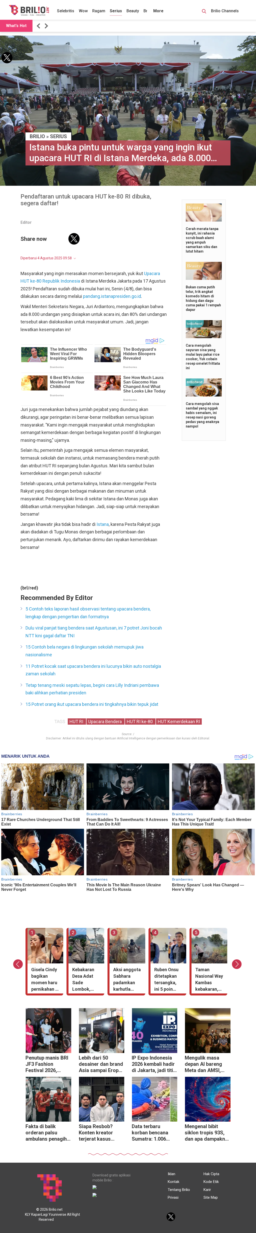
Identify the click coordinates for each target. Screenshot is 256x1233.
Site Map (211, 1197)
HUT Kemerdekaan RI (179, 721)
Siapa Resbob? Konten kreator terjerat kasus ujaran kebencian (98, 1133)
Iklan (171, 1174)
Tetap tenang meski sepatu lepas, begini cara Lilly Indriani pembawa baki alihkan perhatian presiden (92, 689)
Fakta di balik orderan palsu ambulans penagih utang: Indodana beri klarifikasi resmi (46, 1133)
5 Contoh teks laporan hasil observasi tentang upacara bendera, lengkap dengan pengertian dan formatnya (88, 612)
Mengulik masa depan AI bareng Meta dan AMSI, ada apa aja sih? (203, 1065)
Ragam (98, 11)
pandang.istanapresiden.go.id (112, 296)
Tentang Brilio (179, 1189)
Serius (116, 11)
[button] (39, 26)
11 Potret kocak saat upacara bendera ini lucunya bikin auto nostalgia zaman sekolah (93, 670)
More (158, 11)
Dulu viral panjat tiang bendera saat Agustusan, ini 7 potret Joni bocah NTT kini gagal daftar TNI (94, 631)
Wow (83, 11)
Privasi (173, 1197)
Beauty (132, 11)
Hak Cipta (211, 1174)
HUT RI (77, 721)
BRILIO (37, 136)
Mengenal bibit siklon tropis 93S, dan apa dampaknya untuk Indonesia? (207, 1133)
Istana (102, 524)
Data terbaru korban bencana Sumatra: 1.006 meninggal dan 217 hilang (153, 1133)
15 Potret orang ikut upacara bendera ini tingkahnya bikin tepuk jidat (92, 704)
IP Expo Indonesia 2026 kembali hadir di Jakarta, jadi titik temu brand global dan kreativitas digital (154, 1065)
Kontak (173, 1181)
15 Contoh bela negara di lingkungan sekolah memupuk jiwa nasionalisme (85, 650)
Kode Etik (211, 1181)
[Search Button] (204, 12)
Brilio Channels (225, 11)
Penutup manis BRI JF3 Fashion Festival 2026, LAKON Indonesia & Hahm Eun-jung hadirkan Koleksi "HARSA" (48, 1065)
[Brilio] (29, 10)
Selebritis (65, 11)
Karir (207, 1189)
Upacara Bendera (105, 721)
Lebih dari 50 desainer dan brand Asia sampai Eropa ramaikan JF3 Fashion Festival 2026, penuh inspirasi (101, 1065)
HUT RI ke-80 (140, 721)
